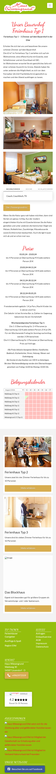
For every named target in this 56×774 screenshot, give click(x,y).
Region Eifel (10, 645)
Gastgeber (10, 636)
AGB (38, 640)
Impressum (41, 643)
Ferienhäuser (11, 633)
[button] (50, 5)
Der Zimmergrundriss (16, 207)
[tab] (13, 189)
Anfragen (40, 633)
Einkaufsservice (43, 636)
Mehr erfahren (28, 488)
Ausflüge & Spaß (13, 641)
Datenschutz (42, 646)
